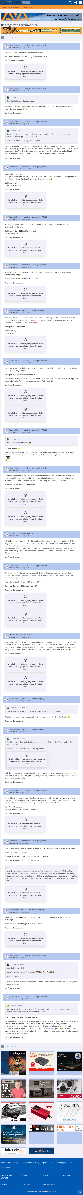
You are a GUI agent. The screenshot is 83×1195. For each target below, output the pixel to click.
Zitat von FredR (15, 439)
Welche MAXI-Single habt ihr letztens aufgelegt (27, 310)
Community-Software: (41, 1192)
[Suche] (70, 3)
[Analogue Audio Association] (15, 2)
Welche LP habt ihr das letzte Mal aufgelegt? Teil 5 (28, 45)
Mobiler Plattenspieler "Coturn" (21, 533)
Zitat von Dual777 (16, 97)
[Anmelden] (75, 2)
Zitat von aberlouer (17, 964)
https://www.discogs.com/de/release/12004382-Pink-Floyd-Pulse (31, 972)
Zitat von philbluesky (17, 708)
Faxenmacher (14, 47)
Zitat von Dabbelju (17, 1006)
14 (12, 37)
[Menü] (80, 3)
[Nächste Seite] (15, 37)
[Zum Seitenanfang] (80, 1192)
